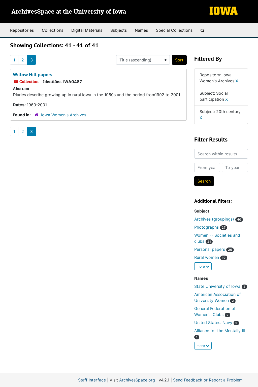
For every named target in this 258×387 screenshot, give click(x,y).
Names (141, 30)
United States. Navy (215, 322)
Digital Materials (86, 30)
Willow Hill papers (32, 74)
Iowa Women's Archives (63, 114)
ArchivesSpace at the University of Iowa (68, 12)
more (201, 266)
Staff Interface (92, 379)
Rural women (209, 257)
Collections (52, 30)
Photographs (209, 227)
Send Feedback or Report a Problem (208, 379)
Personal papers (213, 249)
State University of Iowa (219, 286)
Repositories (22, 30)
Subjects (118, 30)
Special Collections (174, 30)
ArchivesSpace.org (137, 379)
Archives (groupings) (217, 219)
